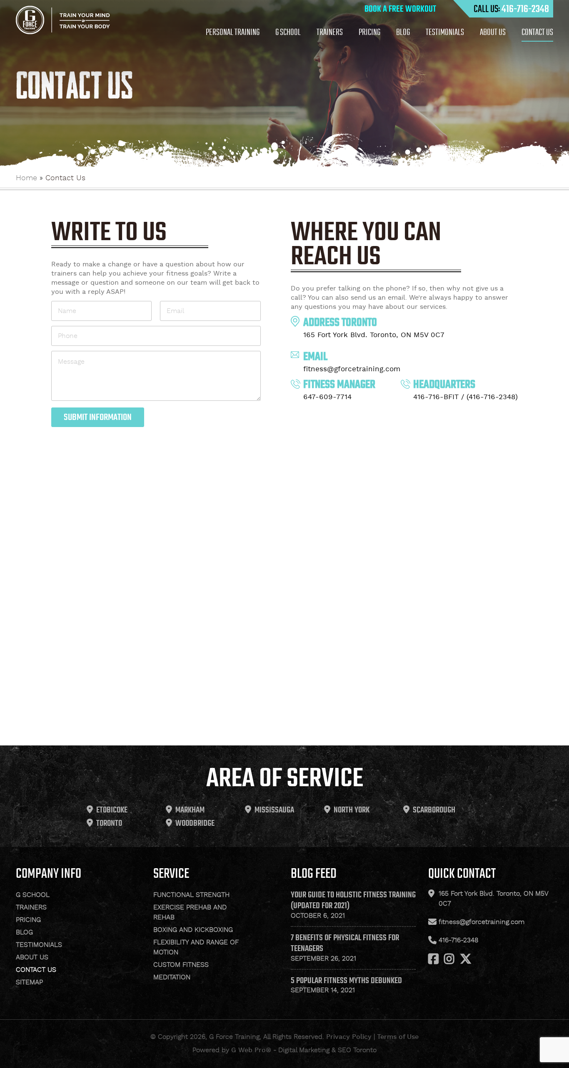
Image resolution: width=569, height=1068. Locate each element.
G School (288, 32)
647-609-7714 (327, 397)
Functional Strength (191, 895)
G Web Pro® (251, 1050)
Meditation (171, 977)
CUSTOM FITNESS (181, 965)
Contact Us (537, 32)
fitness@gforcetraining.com (351, 369)
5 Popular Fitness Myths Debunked (346, 980)
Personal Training (233, 32)
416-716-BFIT (436, 397)
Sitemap (29, 982)
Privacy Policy (349, 1037)
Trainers (330, 32)
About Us (493, 32)
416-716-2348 (525, 8)
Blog (403, 32)
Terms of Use (398, 1037)
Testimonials (445, 32)
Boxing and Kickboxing (193, 930)
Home (26, 178)
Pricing (369, 32)
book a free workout (400, 9)
